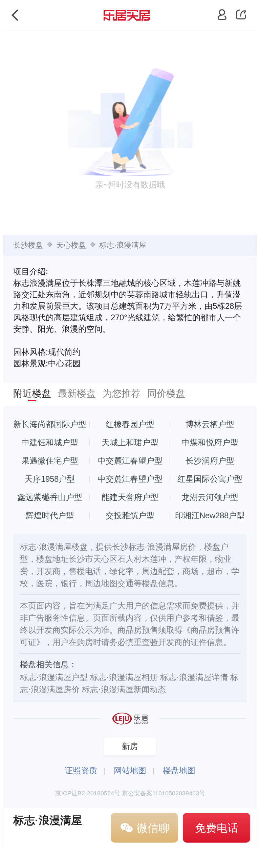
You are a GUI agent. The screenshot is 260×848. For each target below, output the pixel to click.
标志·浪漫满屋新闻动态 (124, 689)
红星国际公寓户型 (209, 478)
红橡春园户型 (130, 424)
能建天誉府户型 (130, 497)
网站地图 (130, 770)
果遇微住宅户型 (49, 460)
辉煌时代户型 (49, 515)
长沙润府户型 (210, 460)
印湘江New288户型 (210, 515)
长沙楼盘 (28, 245)
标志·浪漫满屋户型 (54, 677)
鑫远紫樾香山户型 (49, 497)
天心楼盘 (71, 245)
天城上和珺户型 (130, 442)
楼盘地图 (179, 770)
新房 (130, 746)
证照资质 (81, 770)
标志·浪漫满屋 (122, 245)
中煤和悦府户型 (209, 442)
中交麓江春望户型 (130, 460)
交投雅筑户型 (130, 515)
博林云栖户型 (210, 424)
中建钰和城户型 (49, 442)
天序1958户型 (50, 478)
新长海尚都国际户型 (49, 424)
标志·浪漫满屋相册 (124, 677)
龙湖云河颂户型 (209, 497)
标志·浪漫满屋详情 (194, 677)
